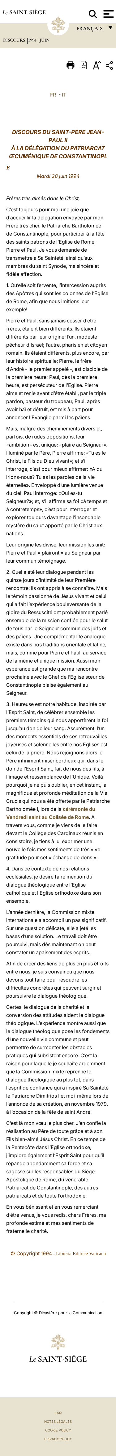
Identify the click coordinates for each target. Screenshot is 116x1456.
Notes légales (58, 1421)
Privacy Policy (58, 1439)
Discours (14, 40)
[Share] (110, 66)
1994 (33, 40)
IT (64, 95)
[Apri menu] (108, 14)
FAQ (58, 1413)
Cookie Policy (58, 1430)
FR (53, 95)
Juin (44, 40)
